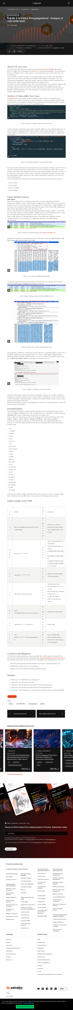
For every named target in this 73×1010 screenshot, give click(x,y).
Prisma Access (25, 915)
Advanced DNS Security (10, 901)
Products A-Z (41, 957)
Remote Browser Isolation (25, 924)
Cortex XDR (41, 901)
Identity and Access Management (58, 878)
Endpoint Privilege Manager (58, 883)
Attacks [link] (11, 703)
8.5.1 (15, 75)
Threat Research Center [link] (13, 9)
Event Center (41, 951)
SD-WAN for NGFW (26, 887)
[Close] (70, 1002)
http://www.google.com (49, 232)
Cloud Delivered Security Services (11, 885)
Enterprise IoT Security (10, 910)
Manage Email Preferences (44, 954)
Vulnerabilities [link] (35, 9)
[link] (13, 15)
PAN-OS (23, 889)
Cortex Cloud (41, 876)
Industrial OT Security (12, 916)
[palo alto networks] (36, 3)
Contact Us (9, 945)
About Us (8, 939)
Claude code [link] (49, 762)
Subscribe (9, 849)
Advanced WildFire (11, 897)
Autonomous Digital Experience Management (28, 908)
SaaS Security (10, 919)
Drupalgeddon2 (56, 48)
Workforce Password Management (58, 890)
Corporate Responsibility (13, 948)
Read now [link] (25, 768)
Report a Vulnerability (43, 962)
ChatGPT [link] (39, 762)
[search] (69, 3)
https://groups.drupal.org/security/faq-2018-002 (52, 658)
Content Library (41, 945)
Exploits (62, 48)
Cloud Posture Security (42, 883)
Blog (38, 939)
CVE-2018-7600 (47, 48)
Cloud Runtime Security (42, 887)
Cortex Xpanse (42, 907)
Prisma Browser (25, 917)
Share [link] (20, 51)
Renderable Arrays (13, 98)
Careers (8, 942)
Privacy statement (28, 1003)
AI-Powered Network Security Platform (17, 869)
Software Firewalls (26, 881)
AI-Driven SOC (42, 895)
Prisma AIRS (9, 876)
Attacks (40, 48)
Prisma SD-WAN (25, 920)
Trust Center (9, 996)
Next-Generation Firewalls (26, 874)
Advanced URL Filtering (10, 893)
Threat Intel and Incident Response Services (60, 915)
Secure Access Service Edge (27, 898)
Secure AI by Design (11, 873)
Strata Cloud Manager (27, 884)
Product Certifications (43, 959)
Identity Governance (58, 886)
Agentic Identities (58, 894)
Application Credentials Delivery (59, 905)
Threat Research (19, 48)
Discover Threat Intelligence (57, 930)
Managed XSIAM (42, 916)
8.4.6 (59, 73)
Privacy (8, 993)
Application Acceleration (28, 904)
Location (8, 957)
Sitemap (39, 965)
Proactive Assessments (59, 919)
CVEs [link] (38, 765)
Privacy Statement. (51, 839)
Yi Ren (27, 45)
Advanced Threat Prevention (11, 889)
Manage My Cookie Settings (25, 1006)
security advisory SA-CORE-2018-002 (49, 69)
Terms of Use (30, 839)
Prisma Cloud (41, 891)
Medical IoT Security (12, 913)
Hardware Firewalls (26, 878)
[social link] (38, 989)
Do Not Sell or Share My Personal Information (49, 974)
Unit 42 (39, 971)
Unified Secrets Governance (57, 900)
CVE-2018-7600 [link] (20, 703)
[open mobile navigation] (4, 3)
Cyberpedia (40, 948)
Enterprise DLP (25, 912)
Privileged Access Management (58, 874)
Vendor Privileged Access (58, 909)
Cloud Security (42, 873)
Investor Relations (11, 954)
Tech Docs (40, 968)
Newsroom (9, 959)
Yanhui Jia (14, 45)
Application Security (43, 879)
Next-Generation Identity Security (58, 869)
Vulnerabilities (27, 48)
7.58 (30, 73)
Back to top (12, 696)
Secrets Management (59, 897)
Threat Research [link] (25, 9)
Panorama (23, 892)
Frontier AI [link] (16, 762)
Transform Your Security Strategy (59, 925)
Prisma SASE (24, 901)
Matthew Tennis (21, 45)
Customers (9, 951)
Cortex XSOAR (42, 904)
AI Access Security (11, 879)
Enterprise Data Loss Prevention (12, 905)
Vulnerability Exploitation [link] (15, 765)
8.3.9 (45, 73)
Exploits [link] (42, 703)
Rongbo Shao (32, 45)
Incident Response (58, 922)
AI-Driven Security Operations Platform (43, 869)
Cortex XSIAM (41, 898)
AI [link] (8, 762)
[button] (21, 51)
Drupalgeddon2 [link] (32, 703)
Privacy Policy (37, 842)
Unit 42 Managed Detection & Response (42, 912)
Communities (41, 942)
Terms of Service (47, 842)
